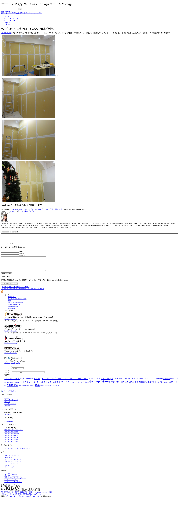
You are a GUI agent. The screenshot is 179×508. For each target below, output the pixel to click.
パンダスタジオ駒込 (11, 439)
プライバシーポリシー (11, 463)
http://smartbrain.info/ (10, 319)
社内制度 (29, 492)
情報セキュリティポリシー (13, 461)
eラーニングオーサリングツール (72, 378)
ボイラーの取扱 (39, 382)
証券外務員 (26, 386)
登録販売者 (12, 385)
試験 (31, 385)
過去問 (52, 385)
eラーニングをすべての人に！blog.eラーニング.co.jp (23, 496)
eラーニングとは (10, 404)
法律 (168, 382)
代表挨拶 (10, 492)
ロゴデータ (37, 494)
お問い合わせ (5, 494)
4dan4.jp (38, 378)
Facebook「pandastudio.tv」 (13, 482)
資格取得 (42, 385)
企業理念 (16, 492)
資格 (37, 385)
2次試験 (16, 378)
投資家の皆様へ (28, 494)
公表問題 (140, 382)
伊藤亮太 (123, 382)
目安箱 (20, 494)
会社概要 (7, 406)
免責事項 (7, 465)
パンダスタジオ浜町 (11, 432)
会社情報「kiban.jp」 (11, 474)
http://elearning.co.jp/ (10, 331)
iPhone (122, 379)
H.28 (114, 379)
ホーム (6, 398)
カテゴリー (8, 372)
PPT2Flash (137, 379)
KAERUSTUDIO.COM (19, 209)
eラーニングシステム (93, 379)
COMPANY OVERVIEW (40, 492)
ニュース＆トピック (11, 400)
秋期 (20, 385)
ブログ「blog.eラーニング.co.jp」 (15, 478)
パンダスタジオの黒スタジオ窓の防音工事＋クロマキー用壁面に (22, 289)
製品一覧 (7, 402)
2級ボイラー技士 (26, 379)
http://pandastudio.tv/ (10, 353)
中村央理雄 (113, 382)
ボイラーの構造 (52, 382)
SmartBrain (159, 379)
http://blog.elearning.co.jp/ (12, 363)
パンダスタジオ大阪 (11, 441)
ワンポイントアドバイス (80, 382)
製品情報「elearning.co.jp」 (13, 476)
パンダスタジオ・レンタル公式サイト (17, 448)
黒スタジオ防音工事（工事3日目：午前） (15, 287)
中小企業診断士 (98, 381)
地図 (50, 492)
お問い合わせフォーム (11, 455)
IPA (117, 379)
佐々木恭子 (131, 382)
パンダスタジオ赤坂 (11, 435)
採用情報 (23, 492)
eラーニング (49, 378)
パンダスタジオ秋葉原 (11, 434)
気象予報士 (152, 382)
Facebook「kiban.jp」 (11, 480)
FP (99, 378)
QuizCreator (150, 379)
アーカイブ (8, 368)
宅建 (145, 382)
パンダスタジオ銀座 (11, 437)
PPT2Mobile (143, 379)
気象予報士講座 (162, 382)
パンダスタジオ (6, 33)
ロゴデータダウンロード (12, 459)
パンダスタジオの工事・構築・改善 (50, 209)
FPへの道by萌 (107, 378)
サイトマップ (8, 467)
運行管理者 (47, 385)
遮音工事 (25, 211)
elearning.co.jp (8, 421)
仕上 (19, 211)
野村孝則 (57, 385)
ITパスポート (129, 379)
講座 (33, 385)
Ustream (166, 378)
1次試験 (8, 378)
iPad (120, 378)
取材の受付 (8, 457)
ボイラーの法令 (65, 382)
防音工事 (31, 211)
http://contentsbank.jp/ (10, 343)
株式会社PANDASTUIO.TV (13, 430)
